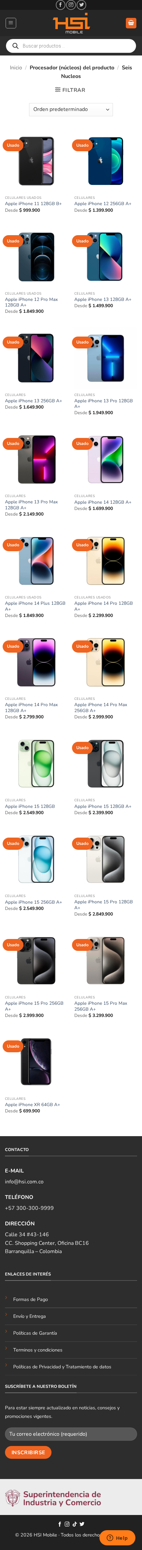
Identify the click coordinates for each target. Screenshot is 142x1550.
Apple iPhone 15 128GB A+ (102, 807)
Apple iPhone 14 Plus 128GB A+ (35, 606)
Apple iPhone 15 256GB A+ (33, 902)
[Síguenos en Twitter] (81, 5)
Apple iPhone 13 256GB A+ (33, 401)
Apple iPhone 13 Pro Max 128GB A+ (31, 505)
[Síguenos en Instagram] (71, 5)
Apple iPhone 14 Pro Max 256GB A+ (100, 707)
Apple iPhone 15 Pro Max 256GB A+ (100, 1006)
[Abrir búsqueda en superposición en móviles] (71, 46)
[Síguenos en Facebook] (60, 5)
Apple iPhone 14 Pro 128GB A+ (103, 606)
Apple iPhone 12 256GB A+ (102, 204)
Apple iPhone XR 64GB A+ (32, 1105)
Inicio (16, 67)
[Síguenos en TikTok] (74, 1524)
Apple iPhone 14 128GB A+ (102, 502)
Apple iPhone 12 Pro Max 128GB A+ (31, 302)
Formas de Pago (30, 1299)
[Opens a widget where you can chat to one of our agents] (117, 1538)
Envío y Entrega (29, 1316)
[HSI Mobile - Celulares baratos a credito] (71, 23)
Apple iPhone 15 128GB (30, 807)
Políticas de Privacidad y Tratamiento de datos (62, 1366)
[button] (11, 23)
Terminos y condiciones (37, 1350)
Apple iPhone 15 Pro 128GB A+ (103, 905)
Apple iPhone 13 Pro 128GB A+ (103, 404)
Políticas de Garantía (35, 1333)
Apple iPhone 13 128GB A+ (102, 300)
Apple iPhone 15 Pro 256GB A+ (34, 1006)
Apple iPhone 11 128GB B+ (33, 204)
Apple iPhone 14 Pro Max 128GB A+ (31, 707)
